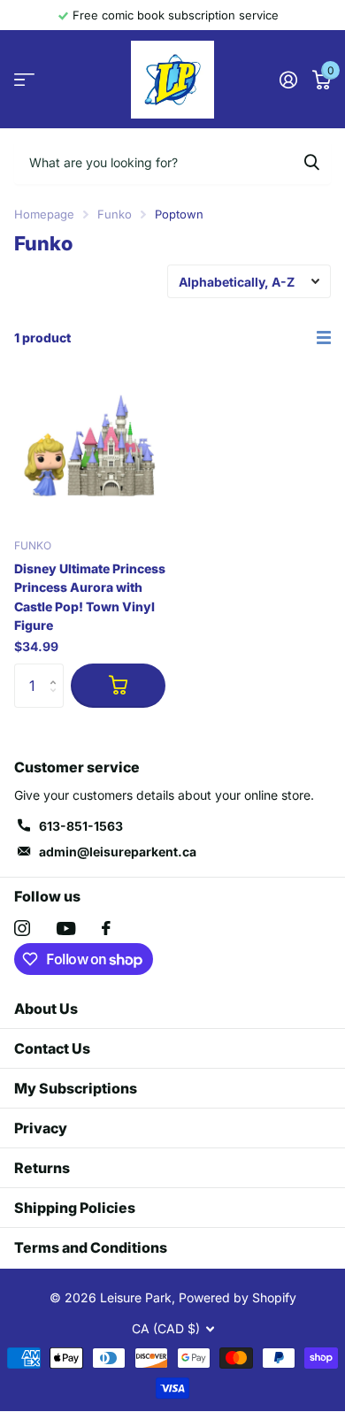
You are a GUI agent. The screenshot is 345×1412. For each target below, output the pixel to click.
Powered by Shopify (237, 1297)
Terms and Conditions (90, 1247)
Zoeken (311, 162)
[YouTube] (66, 928)
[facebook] (106, 928)
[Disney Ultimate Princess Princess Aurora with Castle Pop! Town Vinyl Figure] (89, 448)
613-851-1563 (81, 825)
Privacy (40, 1128)
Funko (114, 214)
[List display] (324, 337)
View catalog (24, 80)
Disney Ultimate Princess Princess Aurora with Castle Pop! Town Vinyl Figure (89, 597)
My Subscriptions (75, 1088)
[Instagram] (22, 928)
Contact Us (52, 1048)
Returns (42, 1168)
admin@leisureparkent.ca (117, 851)
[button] (57, 670)
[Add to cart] (118, 686)
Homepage (44, 214)
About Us (46, 1008)
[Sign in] (288, 79)
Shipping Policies (74, 1207)
